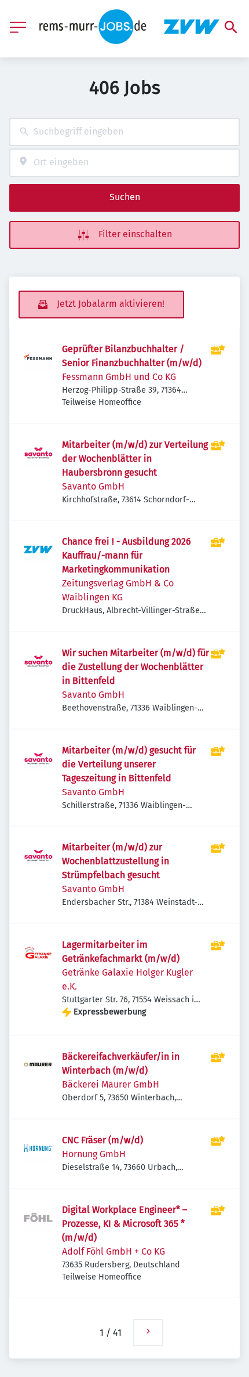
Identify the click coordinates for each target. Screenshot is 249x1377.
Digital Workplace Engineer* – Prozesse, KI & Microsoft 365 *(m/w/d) (124, 1223)
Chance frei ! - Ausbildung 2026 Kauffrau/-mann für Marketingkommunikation (126, 555)
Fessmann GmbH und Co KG (119, 376)
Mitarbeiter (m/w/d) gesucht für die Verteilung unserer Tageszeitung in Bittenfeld (129, 764)
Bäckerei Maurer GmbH (110, 1084)
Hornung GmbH (94, 1153)
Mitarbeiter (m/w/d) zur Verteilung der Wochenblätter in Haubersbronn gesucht (135, 458)
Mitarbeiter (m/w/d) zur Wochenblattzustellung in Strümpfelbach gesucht (115, 861)
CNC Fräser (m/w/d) (102, 1140)
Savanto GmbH (93, 486)
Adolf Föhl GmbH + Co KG (113, 1251)
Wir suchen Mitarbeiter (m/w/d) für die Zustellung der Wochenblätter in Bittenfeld (135, 666)
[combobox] (124, 132)
